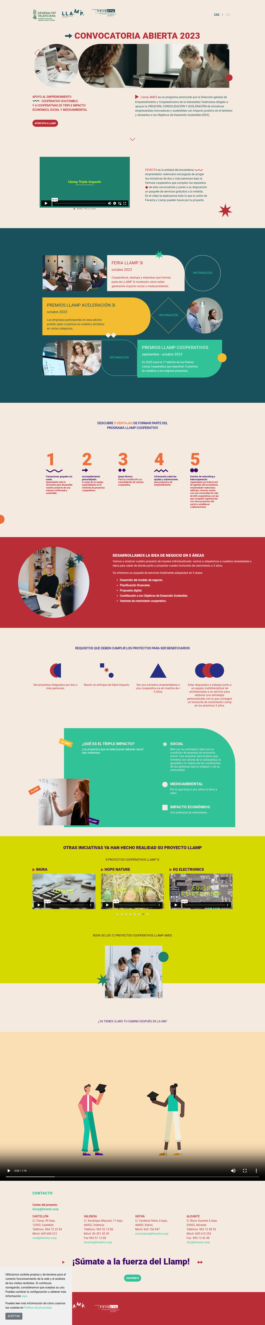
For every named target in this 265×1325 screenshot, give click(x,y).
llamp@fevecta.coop (45, 1209)
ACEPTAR (14, 1316)
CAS (216, 14)
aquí (24, 1296)
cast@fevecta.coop (44, 1238)
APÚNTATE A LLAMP (45, 123)
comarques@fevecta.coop (151, 1233)
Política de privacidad (38, 1307)
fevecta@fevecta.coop (98, 1242)
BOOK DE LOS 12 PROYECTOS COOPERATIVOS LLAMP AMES (132, 935)
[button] (117, 914)
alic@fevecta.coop (198, 1242)
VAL (228, 14)
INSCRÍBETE (132, 1278)
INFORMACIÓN (202, 273)
